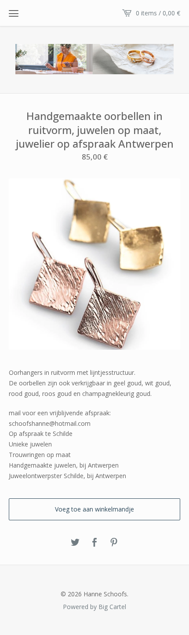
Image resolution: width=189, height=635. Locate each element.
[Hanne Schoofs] (94, 59)
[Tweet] (75, 543)
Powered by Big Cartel (94, 606)
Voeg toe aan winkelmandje (94, 509)
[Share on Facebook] (94, 543)
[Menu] (13, 13)
